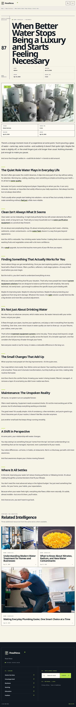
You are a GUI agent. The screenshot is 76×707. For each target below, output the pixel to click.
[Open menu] (73, 3)
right (50, 295)
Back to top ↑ (72, 703)
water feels (36, 231)
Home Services (9, 8)
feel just (24, 200)
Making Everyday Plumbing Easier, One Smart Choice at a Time (36, 619)
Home (2, 8)
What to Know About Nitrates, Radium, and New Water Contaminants (56, 558)
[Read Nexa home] (32, 3)
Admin (15, 70)
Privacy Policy (45, 685)
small (7, 248)
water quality (16, 181)
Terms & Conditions (56, 685)
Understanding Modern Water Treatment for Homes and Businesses (19, 558)
